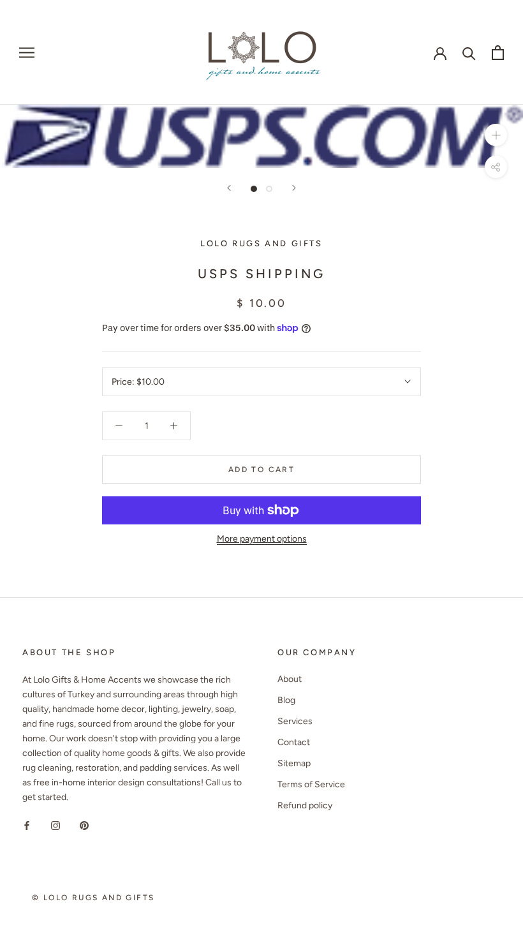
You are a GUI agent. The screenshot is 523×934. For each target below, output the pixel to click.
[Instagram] (55, 824)
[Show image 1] (254, 189)
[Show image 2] (269, 189)
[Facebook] (26, 824)
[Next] (294, 188)
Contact (293, 742)
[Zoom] (496, 135)
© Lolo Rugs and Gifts (93, 897)
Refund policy (304, 805)
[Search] (469, 52)
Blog (286, 700)
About (289, 679)
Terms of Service (311, 784)
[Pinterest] (84, 824)
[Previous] (229, 188)
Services (295, 721)
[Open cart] (498, 52)
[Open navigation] (26, 52)
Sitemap (294, 763)
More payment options (262, 538)
